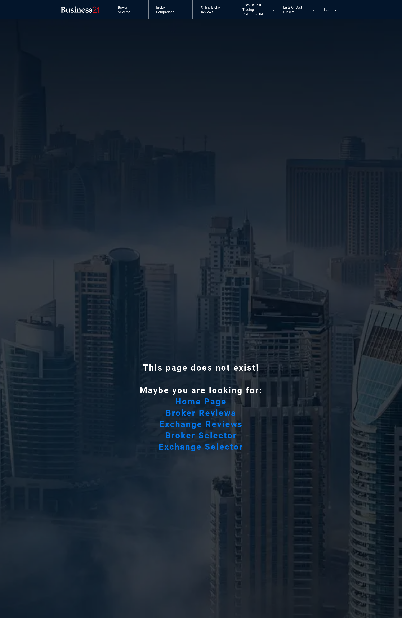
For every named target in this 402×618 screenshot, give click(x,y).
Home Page (201, 401)
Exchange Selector (201, 446)
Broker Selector (201, 435)
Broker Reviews (201, 412)
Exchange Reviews (201, 424)
